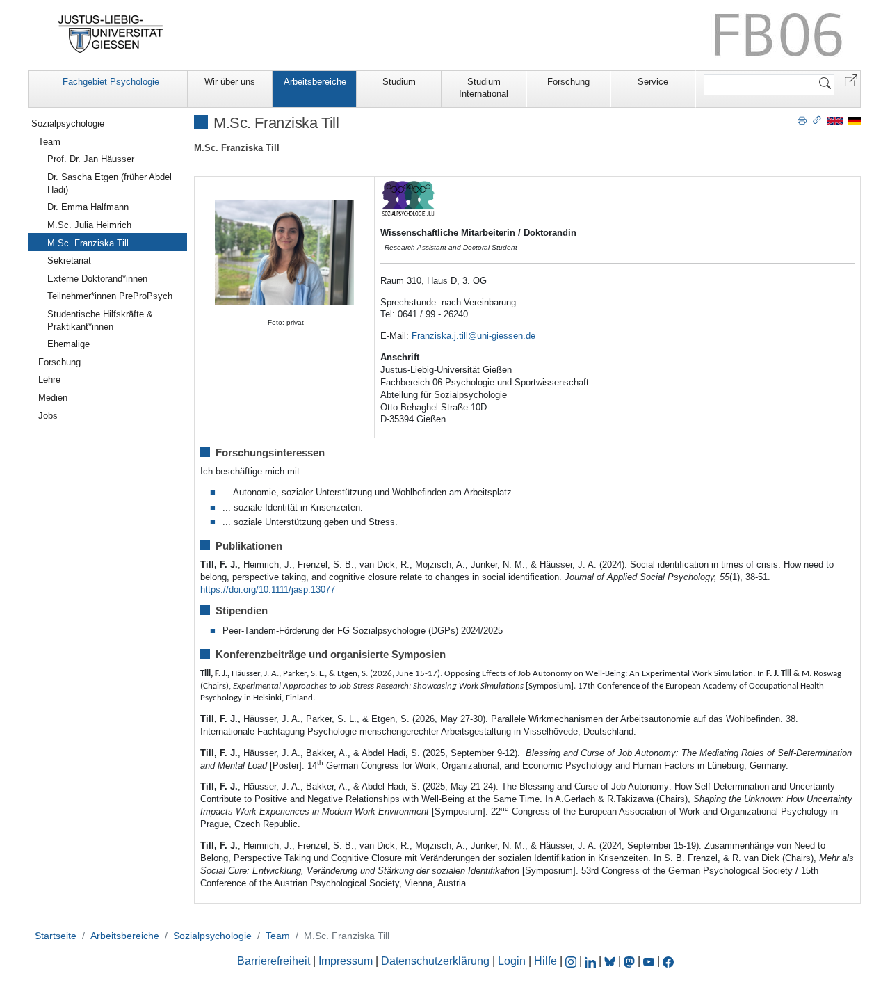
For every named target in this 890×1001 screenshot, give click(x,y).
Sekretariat (69, 260)
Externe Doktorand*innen (97, 278)
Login (513, 961)
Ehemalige (68, 344)
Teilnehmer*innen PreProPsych (109, 296)
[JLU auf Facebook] (668, 961)
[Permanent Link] (817, 120)
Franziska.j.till (440, 335)
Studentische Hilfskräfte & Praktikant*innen (100, 320)
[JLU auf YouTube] (648, 961)
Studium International (483, 88)
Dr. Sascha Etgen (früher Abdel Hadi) (109, 183)
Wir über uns (229, 82)
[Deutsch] (854, 120)
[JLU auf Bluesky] (611, 961)
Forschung (568, 82)
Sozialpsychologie (67, 123)
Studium (399, 82)
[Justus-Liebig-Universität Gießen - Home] (111, 34)
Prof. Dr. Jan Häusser (90, 159)
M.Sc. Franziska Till (88, 243)
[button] (851, 79)
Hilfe (545, 961)
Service (653, 82)
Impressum (345, 961)
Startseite (55, 935)
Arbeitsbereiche (315, 82)
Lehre (49, 379)
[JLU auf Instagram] (572, 961)
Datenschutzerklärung (435, 961)
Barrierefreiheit (273, 961)
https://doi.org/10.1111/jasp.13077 (267, 589)
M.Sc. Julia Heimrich (89, 225)
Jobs (48, 415)
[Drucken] (802, 119)
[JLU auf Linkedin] (592, 961)
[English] (835, 120)
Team (49, 141)
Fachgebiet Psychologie (111, 82)
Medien (52, 397)
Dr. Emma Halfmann (88, 207)
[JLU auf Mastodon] (631, 961)
